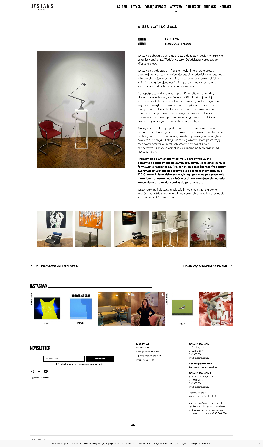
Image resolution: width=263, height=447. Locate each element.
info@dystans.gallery (199, 358)
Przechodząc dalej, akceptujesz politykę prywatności (80, 364)
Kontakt (225, 7)
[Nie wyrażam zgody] (259, 443)
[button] (47, 309)
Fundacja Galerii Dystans (147, 352)
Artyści (136, 7)
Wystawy (176, 7)
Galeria (122, 7)
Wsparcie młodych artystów (148, 356)
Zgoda (184, 443)
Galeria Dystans (143, 347)
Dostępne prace (155, 7)
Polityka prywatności (200, 443)
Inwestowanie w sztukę (146, 360)
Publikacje (193, 7)
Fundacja (210, 7)
